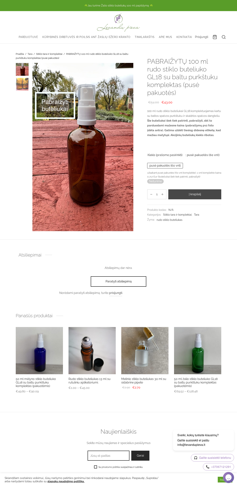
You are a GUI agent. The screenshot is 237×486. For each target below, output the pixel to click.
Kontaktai (184, 36)
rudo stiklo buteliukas (169, 219)
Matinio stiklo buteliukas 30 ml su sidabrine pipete (143, 380)
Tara (30, 54)
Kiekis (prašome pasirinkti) (165, 155)
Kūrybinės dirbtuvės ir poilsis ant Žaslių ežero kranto (86, 36)
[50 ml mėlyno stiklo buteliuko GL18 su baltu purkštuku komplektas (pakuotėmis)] (39, 350)
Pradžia (20, 54)
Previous (36, 147)
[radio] (165, 165)
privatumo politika (111, 467)
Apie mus (165, 36)
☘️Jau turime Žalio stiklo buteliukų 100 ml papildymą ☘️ (118, 5)
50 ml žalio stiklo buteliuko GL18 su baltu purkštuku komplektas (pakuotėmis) (196, 382)
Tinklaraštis (145, 36)
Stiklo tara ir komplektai (49, 54)
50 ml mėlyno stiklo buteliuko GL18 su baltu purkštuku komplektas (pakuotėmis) (36, 382)
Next (129, 147)
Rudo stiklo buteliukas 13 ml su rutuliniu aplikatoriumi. (90, 380)
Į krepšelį (195, 194)
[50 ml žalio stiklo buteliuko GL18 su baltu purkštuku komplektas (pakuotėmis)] (197, 350)
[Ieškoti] (223, 37)
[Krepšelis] (215, 37)
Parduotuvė (28, 36)
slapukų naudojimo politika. (65, 481)
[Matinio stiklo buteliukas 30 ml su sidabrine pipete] (144, 350)
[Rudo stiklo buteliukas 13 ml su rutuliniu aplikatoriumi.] (92, 350)
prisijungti (115, 293)
